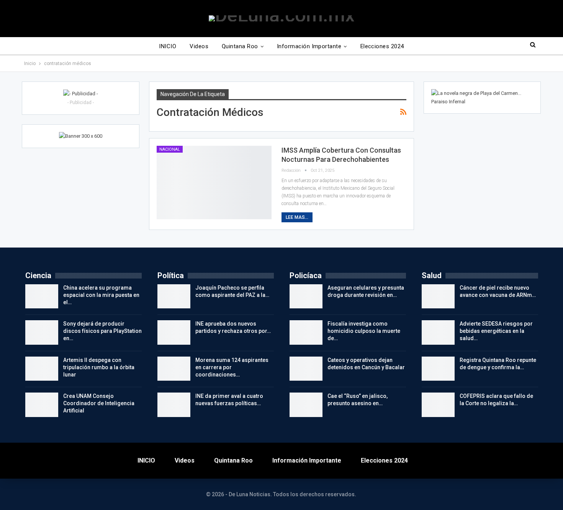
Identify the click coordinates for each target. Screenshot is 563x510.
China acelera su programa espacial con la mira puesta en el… (101, 295)
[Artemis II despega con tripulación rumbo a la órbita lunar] (41, 369)
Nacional (169, 149)
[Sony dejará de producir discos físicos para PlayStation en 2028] (41, 332)
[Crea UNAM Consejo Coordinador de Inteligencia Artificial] (41, 405)
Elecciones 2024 (382, 46)
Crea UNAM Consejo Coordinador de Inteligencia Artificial (98, 403)
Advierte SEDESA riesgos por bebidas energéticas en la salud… (496, 331)
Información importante (309, 46)
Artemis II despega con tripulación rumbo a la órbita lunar (98, 367)
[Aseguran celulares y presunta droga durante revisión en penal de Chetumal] (306, 296)
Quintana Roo (240, 46)
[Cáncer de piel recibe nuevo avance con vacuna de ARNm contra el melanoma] (438, 296)
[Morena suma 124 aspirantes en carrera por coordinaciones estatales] (173, 369)
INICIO (167, 46)
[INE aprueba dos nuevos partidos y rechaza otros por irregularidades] (173, 332)
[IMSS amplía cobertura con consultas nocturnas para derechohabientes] (214, 182)
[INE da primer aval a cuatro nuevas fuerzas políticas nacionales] (173, 405)
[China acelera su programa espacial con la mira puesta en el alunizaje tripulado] (41, 296)
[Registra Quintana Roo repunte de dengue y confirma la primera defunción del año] (438, 369)
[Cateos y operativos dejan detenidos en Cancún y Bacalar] (306, 369)
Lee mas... (297, 217)
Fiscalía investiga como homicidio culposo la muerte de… (363, 331)
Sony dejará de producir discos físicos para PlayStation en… (102, 331)
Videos (199, 46)
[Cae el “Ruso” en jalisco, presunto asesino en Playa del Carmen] (306, 405)
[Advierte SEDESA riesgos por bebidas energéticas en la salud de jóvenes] (438, 332)
